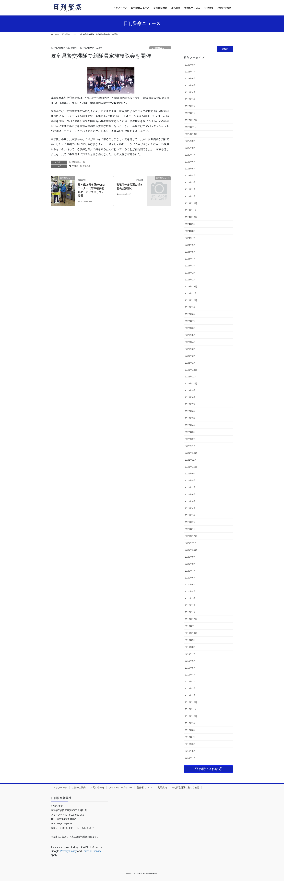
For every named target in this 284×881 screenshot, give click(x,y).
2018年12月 (191, 702)
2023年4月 (190, 342)
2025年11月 (191, 127)
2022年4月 (190, 425)
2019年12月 (191, 619)
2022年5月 (190, 418)
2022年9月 (190, 390)
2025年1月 (190, 196)
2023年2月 (190, 356)
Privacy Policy (68, 851)
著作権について (145, 787)
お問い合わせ (97, 787)
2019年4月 (190, 674)
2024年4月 (190, 258)
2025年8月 (190, 148)
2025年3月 (190, 182)
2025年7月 (190, 154)
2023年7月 (190, 321)
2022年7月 (190, 404)
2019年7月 (190, 654)
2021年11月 (191, 459)
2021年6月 (190, 494)
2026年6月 (190, 78)
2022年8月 (190, 397)
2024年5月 (190, 251)
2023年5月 (190, 335)
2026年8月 (190, 64)
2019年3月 (190, 681)
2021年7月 (190, 487)
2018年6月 (190, 744)
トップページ (60, 787)
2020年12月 (191, 536)
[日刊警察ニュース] (63, 184)
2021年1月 (190, 529)
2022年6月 (190, 411)
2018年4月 (190, 758)
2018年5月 (190, 751)
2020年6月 (190, 577)
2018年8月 (190, 730)
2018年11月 (191, 709)
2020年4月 (190, 591)
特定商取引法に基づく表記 (185, 787)
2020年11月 (191, 543)
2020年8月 (190, 564)
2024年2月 (190, 272)
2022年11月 (191, 376)
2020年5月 (190, 584)
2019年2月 (190, 688)
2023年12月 (191, 286)
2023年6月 (190, 328)
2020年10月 (191, 550)
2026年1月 (190, 113)
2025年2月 (190, 189)
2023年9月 (190, 307)
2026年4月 (190, 92)
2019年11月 (191, 626)
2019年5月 (190, 667)
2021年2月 (190, 522)
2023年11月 (191, 293)
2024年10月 (191, 217)
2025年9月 (190, 141)
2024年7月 (190, 238)
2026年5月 (190, 85)
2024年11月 (191, 210)
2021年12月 (191, 453)
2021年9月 (190, 473)
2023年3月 (190, 349)
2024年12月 (191, 203)
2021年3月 (190, 515)
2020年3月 (190, 598)
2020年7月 (190, 570)
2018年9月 (190, 723)
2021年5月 (190, 501)
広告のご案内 (79, 787)
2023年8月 (190, 314)
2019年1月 (190, 695)
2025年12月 (191, 120)
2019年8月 (190, 647)
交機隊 (75, 166)
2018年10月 (191, 716)
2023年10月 (191, 300)
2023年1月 (190, 362)
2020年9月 (190, 556)
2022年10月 (191, 383)
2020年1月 (190, 612)
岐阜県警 (87, 166)
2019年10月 (191, 633)
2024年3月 (190, 265)
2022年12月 (191, 369)
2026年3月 (190, 99)
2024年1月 (190, 279)
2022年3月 (190, 432)
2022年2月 (190, 439)
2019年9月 (190, 640)
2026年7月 (190, 71)
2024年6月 (190, 245)
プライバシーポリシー (120, 787)
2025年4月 (190, 175)
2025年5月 (190, 168)
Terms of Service (92, 851)
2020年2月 (190, 605)
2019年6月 (190, 661)
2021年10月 (191, 466)
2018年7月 (190, 737)
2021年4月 (190, 508)
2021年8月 (190, 480)
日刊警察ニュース (160, 48)
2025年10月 (191, 134)
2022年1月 (190, 446)
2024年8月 (190, 231)
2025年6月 (190, 161)
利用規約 (162, 787)
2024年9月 (190, 224)
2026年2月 (190, 106)
